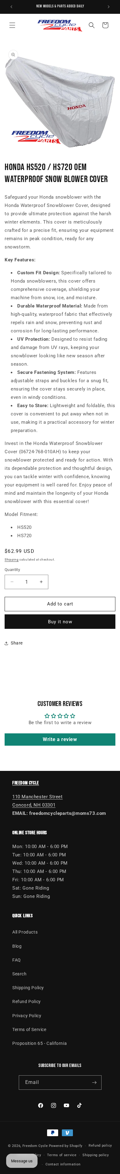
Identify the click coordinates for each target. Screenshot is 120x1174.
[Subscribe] (94, 1082)
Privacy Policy (26, 1015)
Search (19, 973)
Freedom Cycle (35, 1146)
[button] (12, 25)
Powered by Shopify (66, 1146)
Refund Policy (26, 1001)
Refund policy (100, 1146)
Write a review (60, 739)
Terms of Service (29, 1029)
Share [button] (17, 643)
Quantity (12, 569)
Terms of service (61, 1155)
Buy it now (60, 622)
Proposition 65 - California (39, 1043)
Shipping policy (95, 1155)
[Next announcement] (108, 7)
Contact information (63, 1164)
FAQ (16, 960)
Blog (17, 946)
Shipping (12, 559)
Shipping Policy (28, 987)
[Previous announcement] (11, 7)
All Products (25, 932)
